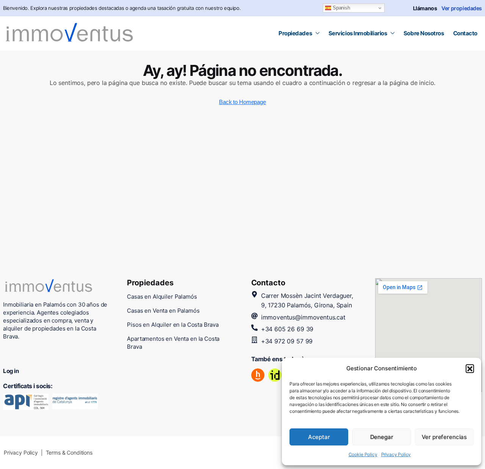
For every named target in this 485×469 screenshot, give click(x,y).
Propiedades (295, 33)
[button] (470, 368)
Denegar (381, 437)
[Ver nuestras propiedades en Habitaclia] (257, 375)
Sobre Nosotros (424, 33)
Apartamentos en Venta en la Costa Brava (173, 342)
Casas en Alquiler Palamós (162, 296)
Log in (11, 371)
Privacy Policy (396, 454)
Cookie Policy (363, 454)
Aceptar (319, 437)
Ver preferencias (444, 437)
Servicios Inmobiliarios (358, 33)
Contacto (465, 33)
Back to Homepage (242, 102)
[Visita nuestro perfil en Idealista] (275, 375)
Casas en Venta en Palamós (163, 310)
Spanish (340, 8)
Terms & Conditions (69, 452)
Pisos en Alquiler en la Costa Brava (173, 324)
